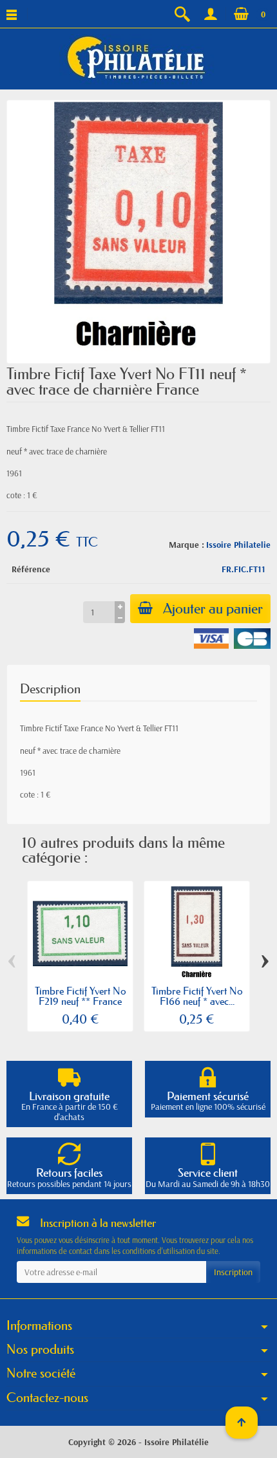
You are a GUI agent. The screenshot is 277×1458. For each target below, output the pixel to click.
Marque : (186, 544)
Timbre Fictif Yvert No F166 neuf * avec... (197, 995)
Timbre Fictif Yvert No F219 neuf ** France (80, 995)
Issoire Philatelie (238, 544)
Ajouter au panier (213, 608)
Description (50, 688)
